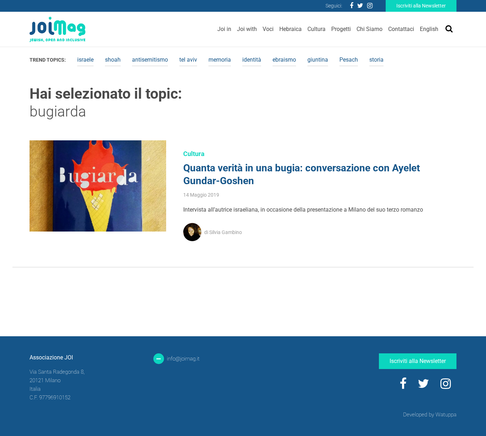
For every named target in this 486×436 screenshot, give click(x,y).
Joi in (224, 29)
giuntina (317, 59)
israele (85, 59)
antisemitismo (150, 59)
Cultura (316, 29)
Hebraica (290, 29)
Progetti (341, 29)
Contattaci (401, 29)
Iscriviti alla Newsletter (421, 6)
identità (251, 59)
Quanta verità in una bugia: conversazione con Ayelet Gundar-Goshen (301, 174)
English (429, 29)
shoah (113, 59)
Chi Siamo (369, 29)
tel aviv (188, 59)
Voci (268, 29)
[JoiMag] (57, 29)
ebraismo (284, 59)
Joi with (247, 29)
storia (376, 59)
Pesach (348, 59)
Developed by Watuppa (429, 414)
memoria (219, 59)
